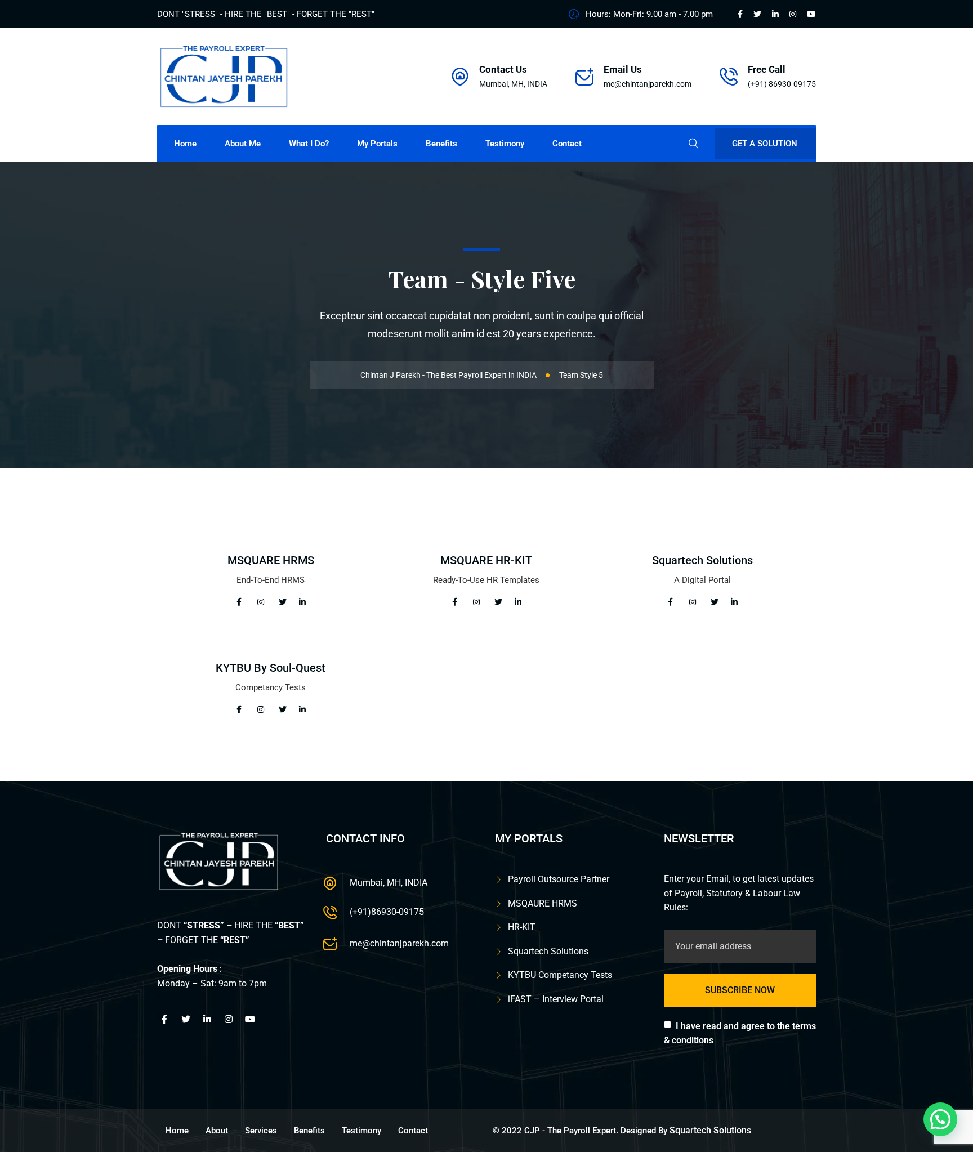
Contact (567, 144)
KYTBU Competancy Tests (560, 975)
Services (261, 1131)
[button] (940, 1119)
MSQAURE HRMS (542, 903)
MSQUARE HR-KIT (486, 560)
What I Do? (309, 144)
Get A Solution (764, 144)
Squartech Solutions (702, 560)
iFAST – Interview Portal (556, 999)
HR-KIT (521, 927)
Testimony (504, 144)
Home (185, 144)
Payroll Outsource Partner (558, 879)
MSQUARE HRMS (270, 560)
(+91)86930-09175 (387, 912)
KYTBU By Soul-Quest (270, 668)
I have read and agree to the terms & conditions (740, 1033)
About (217, 1131)
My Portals (377, 144)
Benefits (441, 144)
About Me (243, 144)
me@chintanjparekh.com (647, 83)
